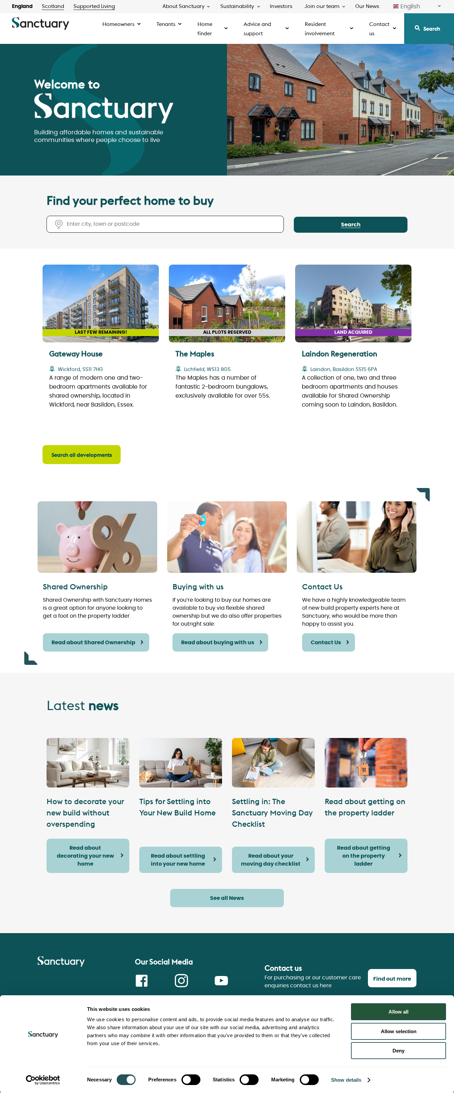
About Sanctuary (183, 6)
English (410, 6)
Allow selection (398, 1031)
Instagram (181, 980)
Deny (398, 1050)
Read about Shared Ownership (93, 642)
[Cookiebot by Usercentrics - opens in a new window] (43, 1080)
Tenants (166, 24)
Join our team (321, 6)
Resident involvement (320, 29)
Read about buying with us (217, 642)
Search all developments (82, 454)
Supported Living (94, 6)
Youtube (221, 980)
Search (431, 28)
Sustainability (237, 6)
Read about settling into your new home (178, 860)
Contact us (379, 29)
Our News (367, 6)
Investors (281, 6)
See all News (227, 898)
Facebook (141, 980)
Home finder (204, 29)
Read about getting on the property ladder (363, 856)
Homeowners (118, 24)
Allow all (398, 1012)
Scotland (53, 6)
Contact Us (326, 642)
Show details (346, 1080)
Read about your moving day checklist (270, 860)
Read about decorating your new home (85, 856)
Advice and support (257, 29)
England (22, 6)
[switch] (190, 1079)
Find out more (392, 979)
